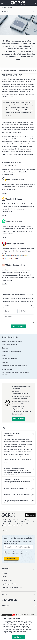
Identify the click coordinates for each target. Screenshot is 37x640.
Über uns (4, 573)
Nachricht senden (18, 326)
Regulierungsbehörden (9, 584)
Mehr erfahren (18, 419)
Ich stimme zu (18, 637)
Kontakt (4, 193)
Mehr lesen (28, 633)
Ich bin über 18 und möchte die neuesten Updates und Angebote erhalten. (17, 553)
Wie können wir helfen (10, 71)
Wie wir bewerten (7, 580)
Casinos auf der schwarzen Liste (12, 587)
